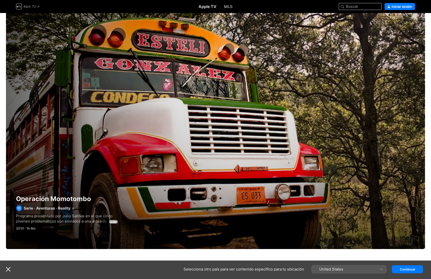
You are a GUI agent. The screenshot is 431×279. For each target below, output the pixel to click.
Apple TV (207, 6)
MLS (228, 6)
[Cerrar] (8, 269)
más (113, 222)
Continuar (407, 269)
